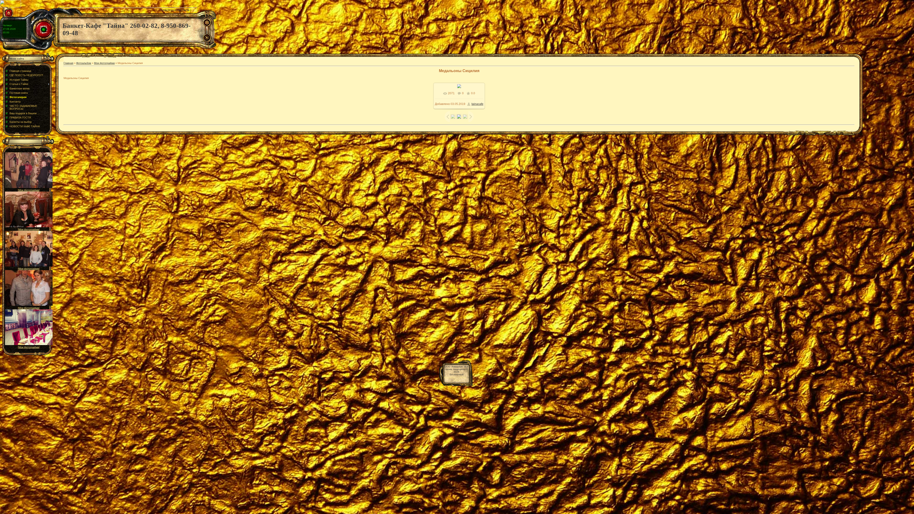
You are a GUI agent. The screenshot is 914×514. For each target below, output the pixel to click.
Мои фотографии (28, 190)
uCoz (456, 379)
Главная (68, 63)
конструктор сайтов (455, 377)
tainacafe (477, 104)
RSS (194, 10)
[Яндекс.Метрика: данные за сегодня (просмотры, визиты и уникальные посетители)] (10, 3)
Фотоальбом (83, 63)
